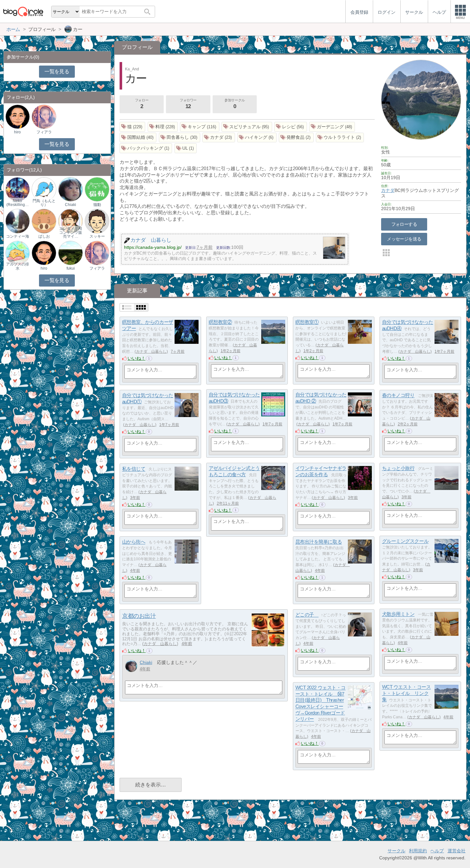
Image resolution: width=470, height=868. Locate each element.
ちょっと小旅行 (398, 468)
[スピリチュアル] (247, 126)
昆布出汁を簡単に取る (318, 542)
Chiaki (146, 662)
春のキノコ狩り (398, 395)
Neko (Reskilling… (17, 203)
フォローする (404, 224)
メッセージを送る (404, 238)
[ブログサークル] (23, 11)
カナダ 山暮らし (151, 351)
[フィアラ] (44, 116)
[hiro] (17, 116)
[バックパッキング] (146, 148)
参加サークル (234, 103)
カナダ (388, 190)
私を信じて (133, 469)
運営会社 (457, 850)
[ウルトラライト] (340, 137)
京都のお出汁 (139, 616)
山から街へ (133, 542)
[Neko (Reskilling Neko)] (17, 189)
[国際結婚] (138, 137)
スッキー (97, 236)
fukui (71, 268)
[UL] (186, 148)
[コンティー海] (17, 220)
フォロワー (188, 103)
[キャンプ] (199, 126)
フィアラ (44, 132)
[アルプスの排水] (17, 252)
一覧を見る (56, 71)
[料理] (163, 126)
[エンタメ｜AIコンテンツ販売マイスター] (70, 220)
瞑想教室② (220, 322)
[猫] (132, 126)
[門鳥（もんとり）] (44, 189)
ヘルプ (437, 850)
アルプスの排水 (17, 266)
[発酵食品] (296, 137)
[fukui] (70, 252)
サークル (396, 850)
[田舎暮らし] (179, 137)
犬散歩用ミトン (398, 614)
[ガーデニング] (332, 126)
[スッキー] (97, 220)
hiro (17, 132)
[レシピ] (291, 126)
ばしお (44, 236)
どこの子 (307, 615)
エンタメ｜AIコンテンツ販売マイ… (70, 232)
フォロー (141, 103)
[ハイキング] (257, 137)
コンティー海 (17, 236)
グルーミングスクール (405, 541)
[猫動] (97, 189)
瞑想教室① (307, 322)
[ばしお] (44, 220)
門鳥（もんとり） (44, 203)
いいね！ (136, 358)
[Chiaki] (131, 666)
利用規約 (418, 850)
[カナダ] (219, 137)
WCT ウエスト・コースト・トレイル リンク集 (406, 693)
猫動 (97, 205)
